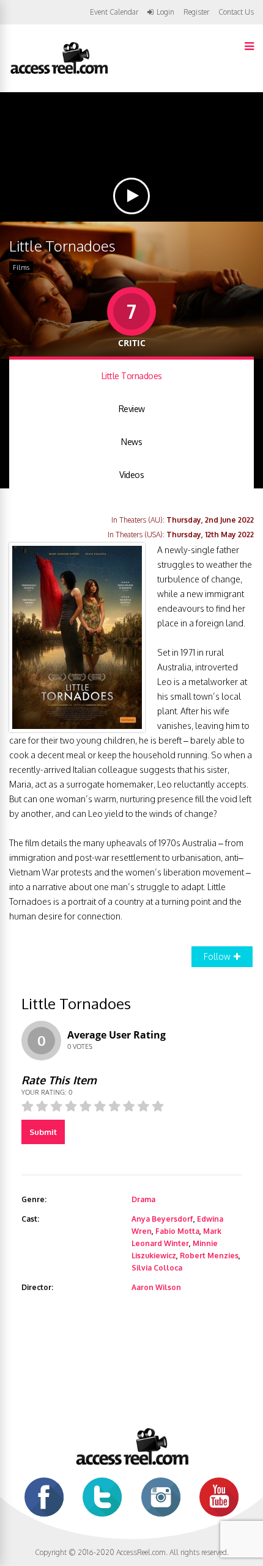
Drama (143, 1199)
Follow (217, 956)
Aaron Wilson (156, 1287)
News (131, 442)
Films (21, 267)
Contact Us (236, 11)
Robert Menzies (209, 1255)
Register (196, 12)
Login (165, 12)
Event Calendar (114, 11)
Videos (131, 474)
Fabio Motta (177, 1231)
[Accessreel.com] (58, 73)
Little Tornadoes (132, 376)
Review (132, 409)
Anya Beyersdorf (162, 1218)
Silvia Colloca (157, 1267)
